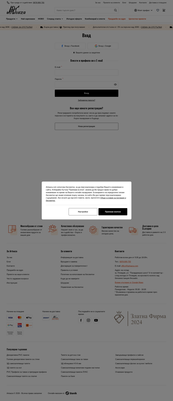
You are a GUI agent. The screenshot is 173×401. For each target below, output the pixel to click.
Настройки (83, 212)
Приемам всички (113, 212)
